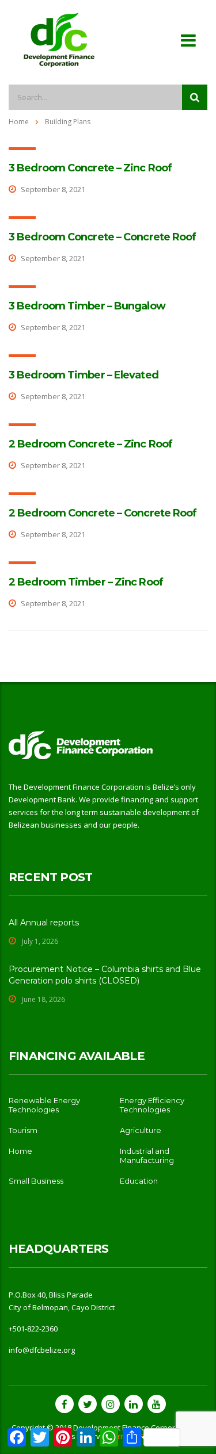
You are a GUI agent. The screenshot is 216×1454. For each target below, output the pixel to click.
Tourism (23, 1130)
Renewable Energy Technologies (44, 1105)
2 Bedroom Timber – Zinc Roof (86, 582)
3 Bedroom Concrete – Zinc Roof (90, 168)
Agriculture (140, 1130)
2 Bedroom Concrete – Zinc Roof (90, 444)
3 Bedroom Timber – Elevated (83, 375)
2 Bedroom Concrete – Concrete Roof (102, 513)
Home (19, 122)
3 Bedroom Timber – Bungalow (87, 306)
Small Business (36, 1180)
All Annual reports (44, 922)
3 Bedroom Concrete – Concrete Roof (102, 237)
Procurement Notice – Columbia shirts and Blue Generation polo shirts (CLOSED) (105, 975)
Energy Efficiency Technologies (152, 1105)
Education (139, 1180)
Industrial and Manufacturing (147, 1155)
